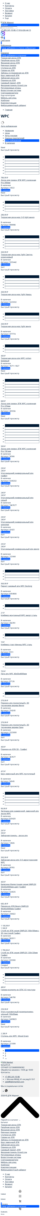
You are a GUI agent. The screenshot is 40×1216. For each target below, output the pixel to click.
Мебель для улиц (8, 98)
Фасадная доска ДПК (10, 63)
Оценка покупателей (14, 138)
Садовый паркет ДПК (11, 83)
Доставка (9, 10)
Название (9, 130)
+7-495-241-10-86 (8, 30)
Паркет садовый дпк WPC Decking (16, 586)
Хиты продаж (11, 135)
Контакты (9, 5)
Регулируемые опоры (11, 88)
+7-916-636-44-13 (23, 30)
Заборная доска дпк (10, 78)
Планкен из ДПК (8, 80)
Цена (7, 133)
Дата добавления (9, 126)
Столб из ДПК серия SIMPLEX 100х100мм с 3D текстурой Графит (20, 931)
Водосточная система (11, 90)
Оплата (8, 8)
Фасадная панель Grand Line (14, 85)
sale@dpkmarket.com (14, 1081)
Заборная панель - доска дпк (14, 835)
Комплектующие (8, 103)
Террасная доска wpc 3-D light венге (17, 217)
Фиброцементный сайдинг (13, 105)
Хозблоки (5, 100)
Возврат (9, 13)
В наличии (10, 143)
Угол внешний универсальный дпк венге (20, 549)
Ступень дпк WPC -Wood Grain (15, 1036)
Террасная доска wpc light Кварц (16, 294)
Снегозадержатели (9, 93)
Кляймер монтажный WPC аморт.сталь (19, 615)
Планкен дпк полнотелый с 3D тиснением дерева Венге (15, 704)
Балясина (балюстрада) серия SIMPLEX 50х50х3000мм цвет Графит (18, 885)
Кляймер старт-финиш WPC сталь (16, 644)
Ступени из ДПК (8, 68)
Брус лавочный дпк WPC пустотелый (18, 773)
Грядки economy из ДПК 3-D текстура (18, 989)
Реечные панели (8, 65)
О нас (7, 3)
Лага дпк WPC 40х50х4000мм (14, 673)
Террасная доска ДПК (11, 58)
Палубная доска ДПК (10, 60)
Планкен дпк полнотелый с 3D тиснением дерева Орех (15, 726)
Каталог (8, 15)
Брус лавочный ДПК (10, 75)
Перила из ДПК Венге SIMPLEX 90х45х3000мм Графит (15, 907)
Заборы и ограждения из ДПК (15, 73)
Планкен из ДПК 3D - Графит (14, 749)
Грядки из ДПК (8, 70)
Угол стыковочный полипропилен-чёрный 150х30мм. (17, 1012)
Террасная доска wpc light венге (16, 326)
